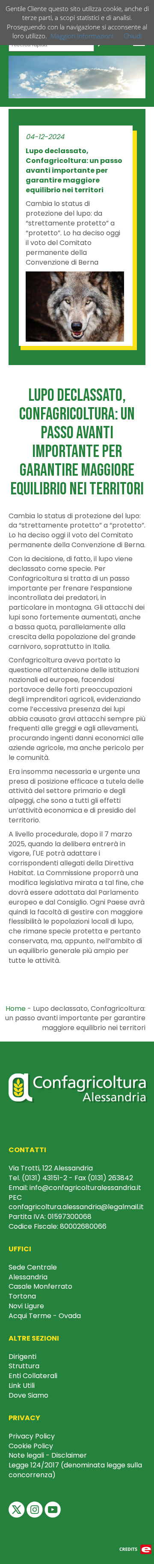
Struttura (24, 1366)
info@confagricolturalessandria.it (85, 1188)
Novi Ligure (26, 1306)
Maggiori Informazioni (81, 35)
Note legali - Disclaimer (48, 1455)
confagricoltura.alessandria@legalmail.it (76, 1207)
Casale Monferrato (40, 1286)
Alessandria (28, 1277)
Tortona (22, 1296)
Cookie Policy (31, 1446)
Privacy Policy (32, 1436)
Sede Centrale (33, 1267)
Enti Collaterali (33, 1376)
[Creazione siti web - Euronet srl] (135, 1549)
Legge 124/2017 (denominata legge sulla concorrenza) (75, 1470)
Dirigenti (22, 1356)
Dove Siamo (28, 1395)
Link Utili (22, 1385)
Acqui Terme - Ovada (45, 1316)
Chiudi (133, 35)
